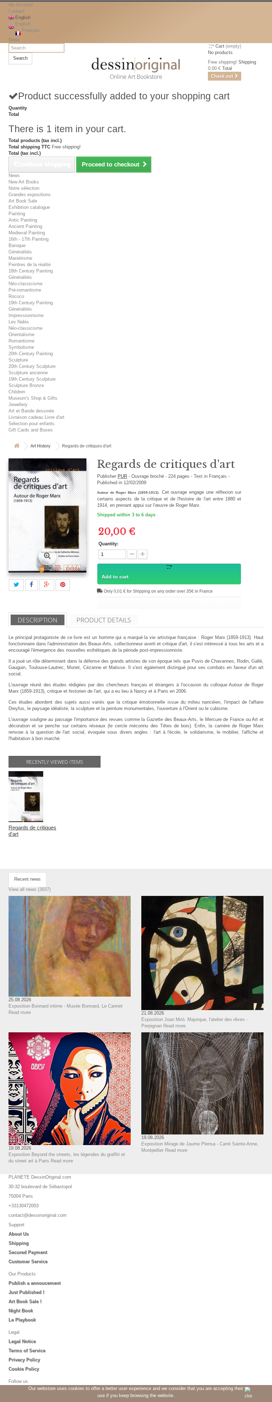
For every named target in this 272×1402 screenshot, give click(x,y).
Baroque (17, 245)
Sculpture (18, 360)
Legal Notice (22, 1341)
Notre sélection (23, 188)
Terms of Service (26, 1350)
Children (16, 391)
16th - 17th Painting (28, 239)
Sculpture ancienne (28, 372)
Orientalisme (21, 334)
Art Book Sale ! (24, 1301)
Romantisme (21, 341)
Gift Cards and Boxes (30, 430)
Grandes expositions (29, 194)
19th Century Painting (30, 302)
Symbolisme (21, 347)
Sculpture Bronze (26, 385)
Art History (40, 446)
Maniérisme (20, 258)
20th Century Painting (30, 353)
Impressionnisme (26, 315)
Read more (19, 1012)
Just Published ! (26, 1292)
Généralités (20, 251)
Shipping (18, 1243)
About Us (18, 1234)
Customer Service (27, 1261)
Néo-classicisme (25, 283)
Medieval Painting (26, 232)
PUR (122, 476)
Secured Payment (27, 1252)
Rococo (16, 296)
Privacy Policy (24, 1359)
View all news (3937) (29, 889)
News (14, 39)
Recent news (27, 879)
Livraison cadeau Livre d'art (36, 417)
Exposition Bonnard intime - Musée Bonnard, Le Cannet (65, 1006)
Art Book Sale (22, 201)
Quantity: (108, 543)
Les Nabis (18, 321)
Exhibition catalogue (29, 207)
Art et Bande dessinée (31, 410)
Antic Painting (22, 220)
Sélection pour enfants (31, 423)
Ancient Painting (25, 226)
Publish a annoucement (34, 1283)
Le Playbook (22, 1319)
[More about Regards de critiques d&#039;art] (25, 796)
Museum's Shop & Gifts (32, 398)
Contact (16, 11)
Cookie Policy (23, 1369)
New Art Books (23, 181)
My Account (20, 4)
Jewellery (18, 404)
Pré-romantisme (24, 290)
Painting (16, 213)
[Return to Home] (16, 446)
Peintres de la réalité (29, 264)
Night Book (20, 1310)
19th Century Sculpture (32, 379)
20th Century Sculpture (32, 366)
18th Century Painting (30, 271)
